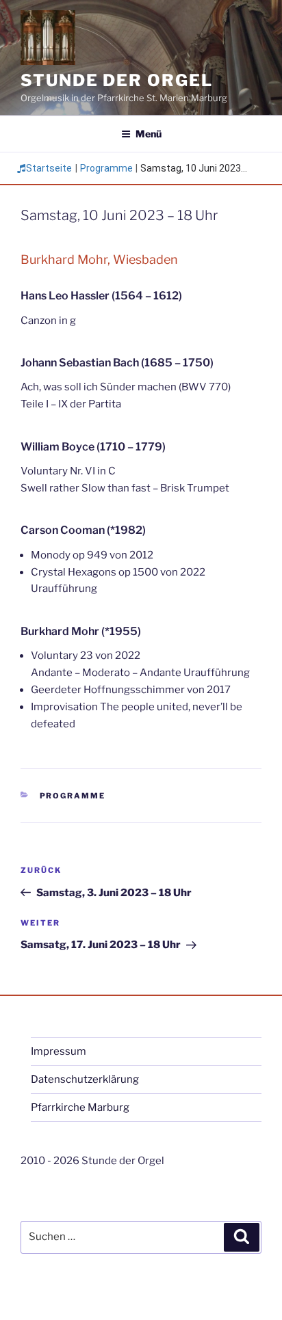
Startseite (49, 168)
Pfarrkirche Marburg (80, 1107)
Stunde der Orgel (117, 80)
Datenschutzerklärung (85, 1079)
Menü (149, 133)
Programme (106, 168)
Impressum (58, 1051)
